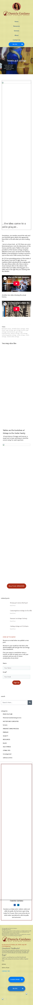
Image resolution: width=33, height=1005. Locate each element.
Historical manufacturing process (12, 718)
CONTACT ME (6, 971)
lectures (5, 725)
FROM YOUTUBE (8, 65)
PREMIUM (5, 732)
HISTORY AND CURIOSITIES (9, 67)
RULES (5, 743)
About (17, 35)
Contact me (16, 40)
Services (16, 31)
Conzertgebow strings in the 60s (21, 611)
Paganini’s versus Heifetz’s (12, 383)
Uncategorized (7, 754)
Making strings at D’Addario (19, 626)
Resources (16, 26)
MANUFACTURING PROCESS (9, 69)
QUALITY (5, 736)
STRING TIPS (6, 750)
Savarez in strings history (18, 618)
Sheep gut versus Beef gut (19, 603)
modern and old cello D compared (16, 402)
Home (16, 21)
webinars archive (7, 758)
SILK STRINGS (7, 747)
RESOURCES (6, 739)
